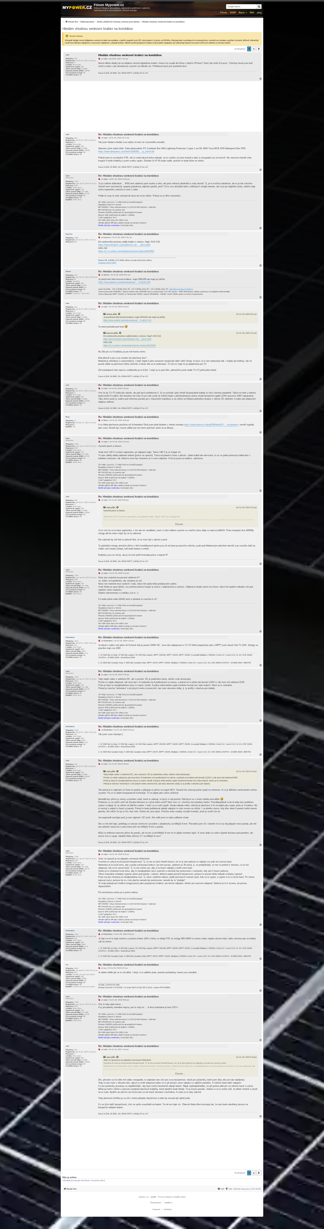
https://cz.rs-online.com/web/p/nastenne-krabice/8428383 (126, 251)
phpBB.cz (168, 1203)
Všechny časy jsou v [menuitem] (247, 1189)
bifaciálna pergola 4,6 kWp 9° (181, 289)
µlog (259, 12)
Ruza (68, 417)
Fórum (223, 12)
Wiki (252, 12)
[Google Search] (259, 6)
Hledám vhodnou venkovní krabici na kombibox (97, 29)
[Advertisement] (162, 106)
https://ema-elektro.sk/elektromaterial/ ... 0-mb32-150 (124, 282)
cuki (67, 55)
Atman (68, 271)
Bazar (242, 12)
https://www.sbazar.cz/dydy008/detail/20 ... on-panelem (211, 424)
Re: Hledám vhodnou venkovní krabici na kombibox (128, 134)
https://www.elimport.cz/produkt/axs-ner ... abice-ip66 (124, 245)
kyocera (69, 234)
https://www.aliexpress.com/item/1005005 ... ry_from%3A (126, 151)
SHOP (233, 12)
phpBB (153, 1197)
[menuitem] (123, 22)
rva (67, 965)
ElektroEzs (70, 637)
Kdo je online (69, 1177)
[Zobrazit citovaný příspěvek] (119, 314)
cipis (68, 176)
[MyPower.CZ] (77, 7)
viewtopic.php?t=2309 (107, 263)
